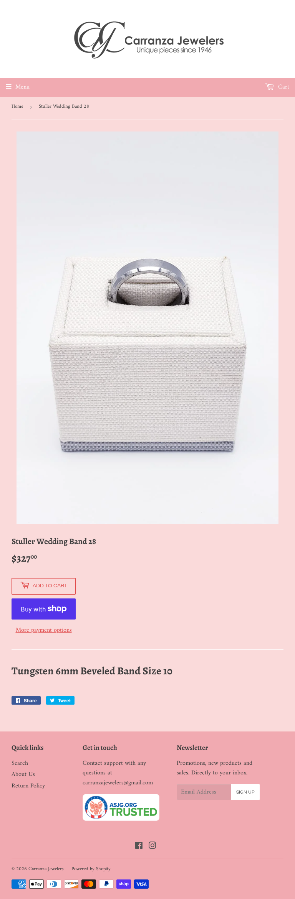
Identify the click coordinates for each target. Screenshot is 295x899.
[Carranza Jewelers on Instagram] (152, 846)
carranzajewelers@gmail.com (118, 782)
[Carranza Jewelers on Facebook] (139, 846)
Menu (22, 87)
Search (20, 763)
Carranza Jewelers (46, 868)
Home (17, 106)
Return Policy (28, 786)
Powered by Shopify (91, 868)
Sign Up (245, 792)
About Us (23, 774)
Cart (282, 87)
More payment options (44, 631)
